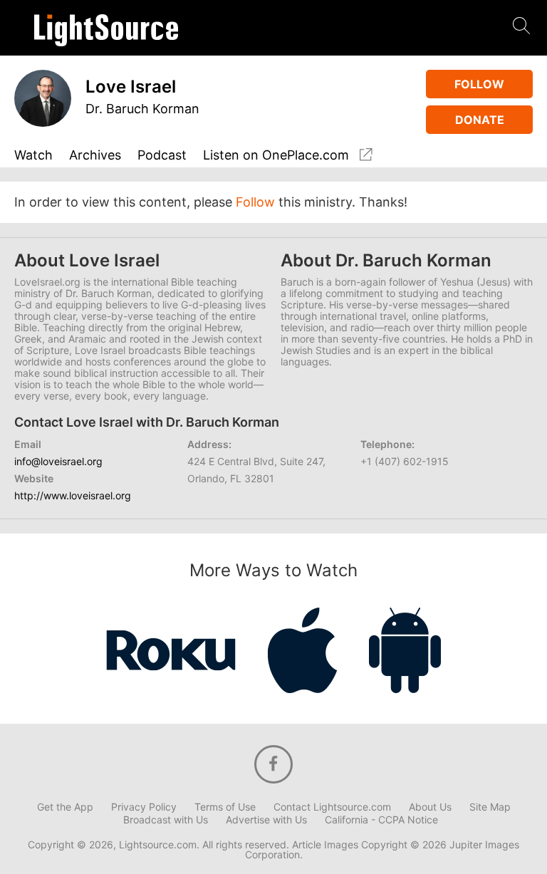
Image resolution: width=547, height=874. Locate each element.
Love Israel (130, 86)
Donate (479, 120)
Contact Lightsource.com (332, 807)
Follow (479, 84)
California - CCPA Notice (381, 820)
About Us (430, 807)
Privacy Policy (144, 807)
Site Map (490, 807)
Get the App (65, 807)
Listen (276, 155)
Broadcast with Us (165, 820)
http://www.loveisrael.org (72, 495)
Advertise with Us (266, 820)
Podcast (162, 155)
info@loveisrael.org (58, 461)
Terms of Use (225, 807)
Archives (95, 155)
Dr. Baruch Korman (142, 108)
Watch (33, 155)
